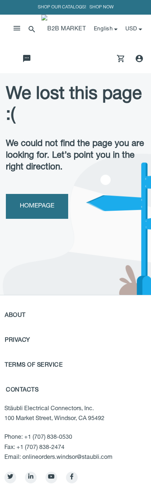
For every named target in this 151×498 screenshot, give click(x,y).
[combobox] (134, 29)
